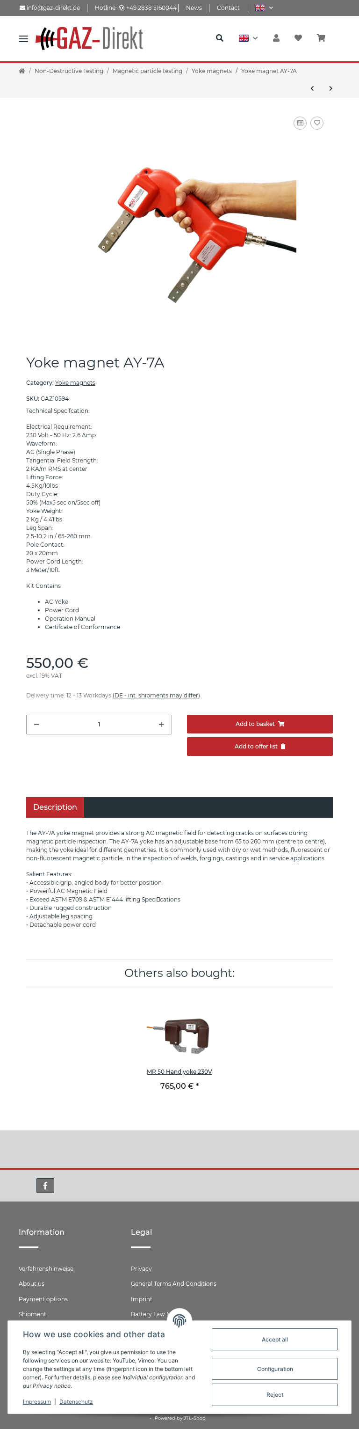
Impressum (37, 1401)
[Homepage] (22, 71)
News (194, 7)
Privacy (141, 1268)
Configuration (275, 1368)
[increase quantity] (161, 724)
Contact (228, 7)
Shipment (32, 1314)
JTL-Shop (195, 1418)
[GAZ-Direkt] (103, 38)
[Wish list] (298, 38)
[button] (263, 7)
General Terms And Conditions (173, 1283)
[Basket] (324, 38)
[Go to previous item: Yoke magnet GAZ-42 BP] (312, 88)
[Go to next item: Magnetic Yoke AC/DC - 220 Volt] (331, 88)
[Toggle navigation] (23, 38)
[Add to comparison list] (300, 123)
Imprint (141, 1299)
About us (31, 1283)
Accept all (275, 1339)
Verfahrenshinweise (46, 1268)
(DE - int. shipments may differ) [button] (156, 695)
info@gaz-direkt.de (52, 7)
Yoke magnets (75, 382)
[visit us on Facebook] (45, 1185)
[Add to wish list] (316, 123)
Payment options (43, 1299)
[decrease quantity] (37, 724)
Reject (274, 1394)
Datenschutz (76, 1401)
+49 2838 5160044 (151, 7)
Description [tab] (55, 807)
